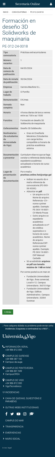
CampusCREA (12, 374)
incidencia (10, 328)
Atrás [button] (8, 312)
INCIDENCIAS (12, 392)
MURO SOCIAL (12, 438)
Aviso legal (7, 448)
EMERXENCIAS (13, 432)
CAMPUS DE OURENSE (17, 356)
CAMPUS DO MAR (14, 420)
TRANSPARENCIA (14, 426)
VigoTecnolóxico (13, 386)
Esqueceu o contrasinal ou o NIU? (32, 328)
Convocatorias (19, 12)
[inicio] (8, 3)
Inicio (5, 12)
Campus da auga (13, 362)
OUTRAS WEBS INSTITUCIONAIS (22, 407)
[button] (4, 4)
